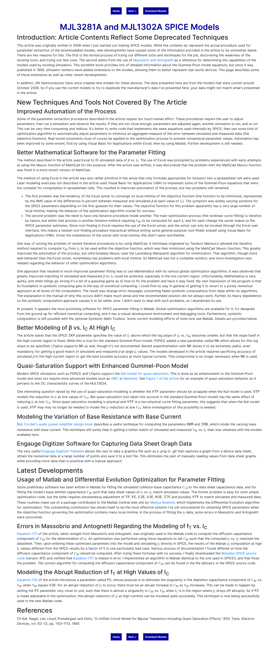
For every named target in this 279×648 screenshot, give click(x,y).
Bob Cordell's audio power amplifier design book (55, 424)
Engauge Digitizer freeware (63, 451)
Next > (132, 10)
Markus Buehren (162, 502)
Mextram (130, 378)
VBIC (114, 378)
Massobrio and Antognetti (153, 60)
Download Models (155, 10)
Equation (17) (27, 534)
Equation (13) (27, 580)
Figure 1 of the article (162, 378)
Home (116, 10)
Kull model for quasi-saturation (144, 373)
